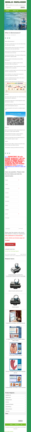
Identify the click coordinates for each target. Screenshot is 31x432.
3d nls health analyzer (8, 431)
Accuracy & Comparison (13, 16)
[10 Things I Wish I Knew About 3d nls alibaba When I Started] (15, 337)
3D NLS (8, 13)
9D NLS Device (9, 409)
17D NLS (7, 411)
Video (21, 13)
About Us (15, 10)
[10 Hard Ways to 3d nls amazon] (15, 354)
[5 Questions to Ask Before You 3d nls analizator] (15, 321)
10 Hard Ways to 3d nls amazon (15, 355)
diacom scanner (15, 307)
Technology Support (14, 251)
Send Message (10, 244)
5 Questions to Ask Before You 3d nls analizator (15, 323)
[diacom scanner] (15, 305)
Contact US (17, 18)
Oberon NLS (8, 397)
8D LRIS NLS (8, 406)
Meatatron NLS (9, 399)
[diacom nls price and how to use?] (15, 289)
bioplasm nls (8, 395)
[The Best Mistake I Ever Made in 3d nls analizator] (15, 386)
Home (7, 10)
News (15, 13)
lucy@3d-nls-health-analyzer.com (17, 5)
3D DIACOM (7, 251)
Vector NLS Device (9, 404)
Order (8, 18)
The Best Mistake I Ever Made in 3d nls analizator (15, 387)
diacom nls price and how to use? (15, 290)
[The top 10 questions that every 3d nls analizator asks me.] (15, 370)
